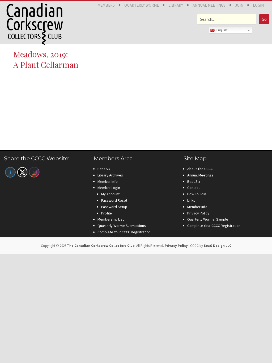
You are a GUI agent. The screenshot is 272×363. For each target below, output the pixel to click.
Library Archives (110, 175)
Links (191, 200)
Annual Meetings (209, 5)
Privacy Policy (198, 213)
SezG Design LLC (217, 245)
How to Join (196, 194)
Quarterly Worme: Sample (207, 219)
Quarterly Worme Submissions (121, 225)
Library (175, 5)
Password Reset (114, 200)
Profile (106, 213)
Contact (193, 187)
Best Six (103, 168)
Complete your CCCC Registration (124, 232)
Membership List (110, 219)
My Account (110, 194)
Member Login (108, 187)
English (221, 30)
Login (258, 5)
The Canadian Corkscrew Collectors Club (101, 245)
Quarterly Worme (141, 5)
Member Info (107, 181)
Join (239, 5)
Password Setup (114, 206)
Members (106, 5)
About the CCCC (200, 168)
